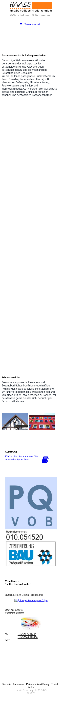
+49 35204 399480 (28, 637)
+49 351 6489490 (27, 634)
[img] (31, 9)
